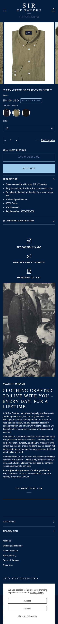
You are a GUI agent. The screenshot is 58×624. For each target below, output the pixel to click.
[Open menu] (7, 10)
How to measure (10, 550)
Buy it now (29, 168)
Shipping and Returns (13, 546)
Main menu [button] (9, 522)
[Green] (17, 113)
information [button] (10, 531)
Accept (27, 601)
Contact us (8, 565)
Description (10, 179)
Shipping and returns (20, 221)
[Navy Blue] (7, 113)
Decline (27, 608)
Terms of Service (11, 560)
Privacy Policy (37, 592)
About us (7, 541)
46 (7, 128)
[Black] (26, 113)
